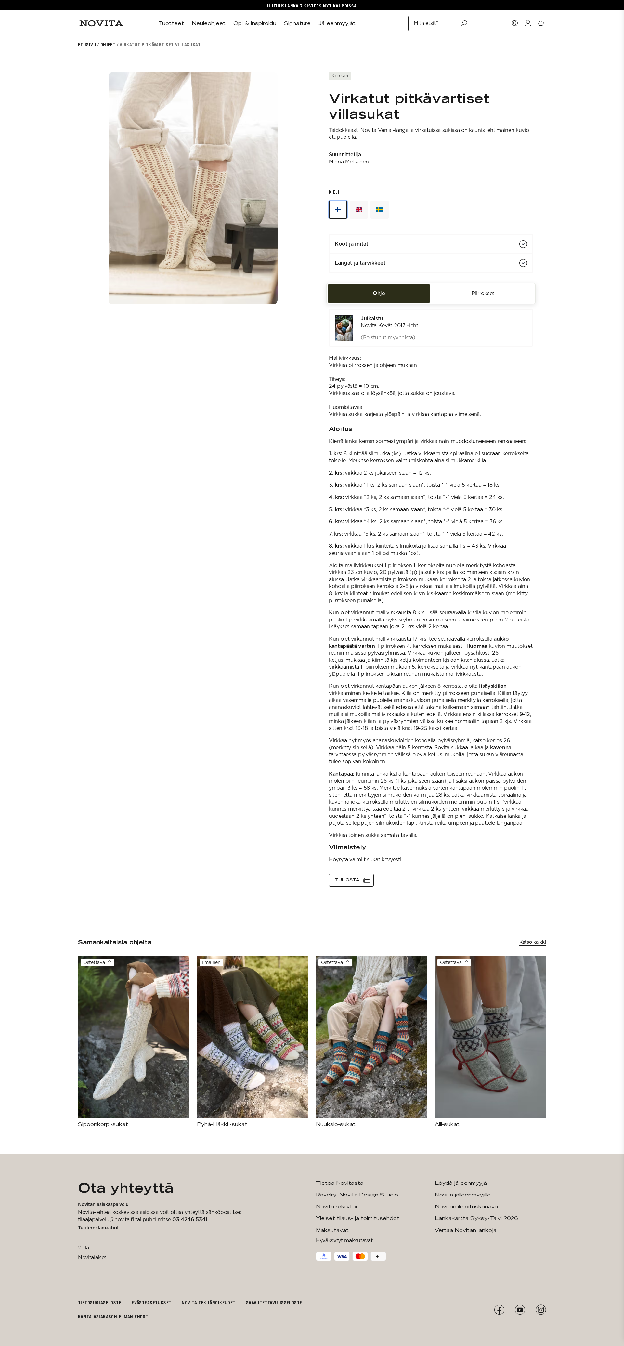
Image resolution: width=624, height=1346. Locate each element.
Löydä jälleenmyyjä (461, 1183)
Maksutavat (332, 1230)
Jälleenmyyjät (337, 23)
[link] (431, 328)
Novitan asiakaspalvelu (103, 1204)
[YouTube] (520, 1310)
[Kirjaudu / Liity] (528, 23)
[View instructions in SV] (379, 210)
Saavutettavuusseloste (274, 1302)
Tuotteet (171, 23)
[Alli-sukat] (490, 1042)
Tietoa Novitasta (339, 1183)
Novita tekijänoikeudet (208, 1302)
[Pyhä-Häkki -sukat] (252, 1042)
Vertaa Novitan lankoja (466, 1230)
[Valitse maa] (515, 23)
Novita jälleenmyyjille (463, 1195)
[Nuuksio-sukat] (371, 1042)
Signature (297, 23)
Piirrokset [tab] (483, 293)
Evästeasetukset (151, 1302)
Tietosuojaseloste (99, 1302)
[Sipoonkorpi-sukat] (133, 1042)
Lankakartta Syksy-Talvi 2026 (476, 1218)
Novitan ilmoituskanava (466, 1206)
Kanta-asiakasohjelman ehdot (113, 1316)
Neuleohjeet (209, 23)
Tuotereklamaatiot (98, 1227)
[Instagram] (541, 1310)
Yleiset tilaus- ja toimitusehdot (357, 1218)
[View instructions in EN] (359, 210)
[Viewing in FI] (338, 210)
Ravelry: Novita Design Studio (357, 1195)
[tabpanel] (431, 597)
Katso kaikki (532, 942)
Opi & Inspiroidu (254, 23)
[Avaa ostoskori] (541, 23)
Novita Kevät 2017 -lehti (390, 325)
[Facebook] (499, 1310)
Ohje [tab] (379, 293)
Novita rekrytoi (336, 1206)
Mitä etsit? (426, 23)
